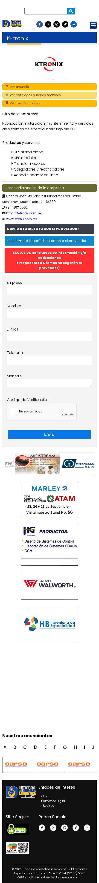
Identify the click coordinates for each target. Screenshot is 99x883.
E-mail (12, 329)
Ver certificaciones (24, 103)
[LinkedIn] (73, 24)
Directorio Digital (54, 801)
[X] (48, 24)
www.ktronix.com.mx (21, 219)
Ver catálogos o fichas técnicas (34, 95)
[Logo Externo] (27, 463)
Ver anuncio (18, 86)
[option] (27, 463)
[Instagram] (56, 24)
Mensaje (14, 376)
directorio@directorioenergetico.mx (58, 877)
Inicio (46, 796)
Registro (48, 805)
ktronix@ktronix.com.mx (23, 213)
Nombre (14, 305)
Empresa (15, 282)
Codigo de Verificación (28, 399)
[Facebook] (39, 24)
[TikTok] (65, 24)
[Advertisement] (49, 713)
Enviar (49, 434)
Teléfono (15, 352)
